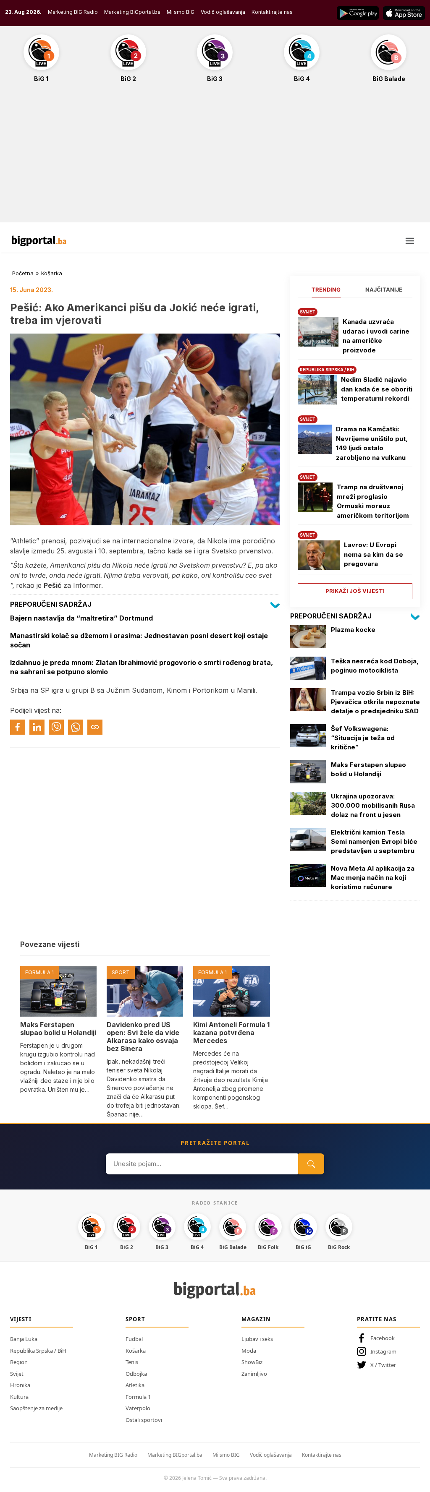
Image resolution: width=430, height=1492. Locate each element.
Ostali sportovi (144, 1420)
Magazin (256, 1319)
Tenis (132, 1362)
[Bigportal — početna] (39, 240)
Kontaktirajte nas (272, 12)
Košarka (51, 273)
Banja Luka (23, 1339)
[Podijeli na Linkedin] (37, 727)
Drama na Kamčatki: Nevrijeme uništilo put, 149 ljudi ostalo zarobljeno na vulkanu (372, 443)
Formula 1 (138, 1397)
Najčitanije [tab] (383, 289)
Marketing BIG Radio (73, 12)
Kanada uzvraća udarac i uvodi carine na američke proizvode (376, 336)
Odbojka (136, 1373)
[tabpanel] (355, 450)
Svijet (17, 1373)
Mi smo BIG (226, 1454)
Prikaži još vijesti (355, 590)
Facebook (382, 1338)
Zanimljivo (254, 1373)
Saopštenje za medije (36, 1408)
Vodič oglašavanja (223, 12)
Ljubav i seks (257, 1339)
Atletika (135, 1385)
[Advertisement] (215, 157)
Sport (135, 1319)
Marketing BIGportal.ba (174, 1454)
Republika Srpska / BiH (38, 1350)
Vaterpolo (138, 1408)
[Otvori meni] (409, 240)
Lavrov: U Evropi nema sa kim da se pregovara (373, 554)
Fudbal (134, 1339)
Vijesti (20, 1319)
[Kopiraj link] (94, 727)
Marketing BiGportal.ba (132, 12)
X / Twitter (383, 1365)
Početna (23, 273)
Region (19, 1362)
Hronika (20, 1385)
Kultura (19, 1397)
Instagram (383, 1351)
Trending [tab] (326, 289)
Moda (248, 1350)
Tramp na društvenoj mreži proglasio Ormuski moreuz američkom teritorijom (373, 501)
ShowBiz (251, 1362)
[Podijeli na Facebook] (17, 727)
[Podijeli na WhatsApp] (75, 727)
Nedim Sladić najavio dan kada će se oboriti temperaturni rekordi (376, 389)
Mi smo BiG (180, 12)
